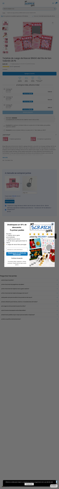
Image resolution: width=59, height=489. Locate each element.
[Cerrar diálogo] (52, 224)
